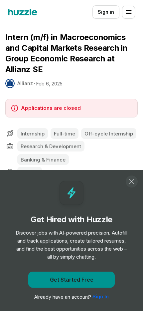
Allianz (25, 83)
